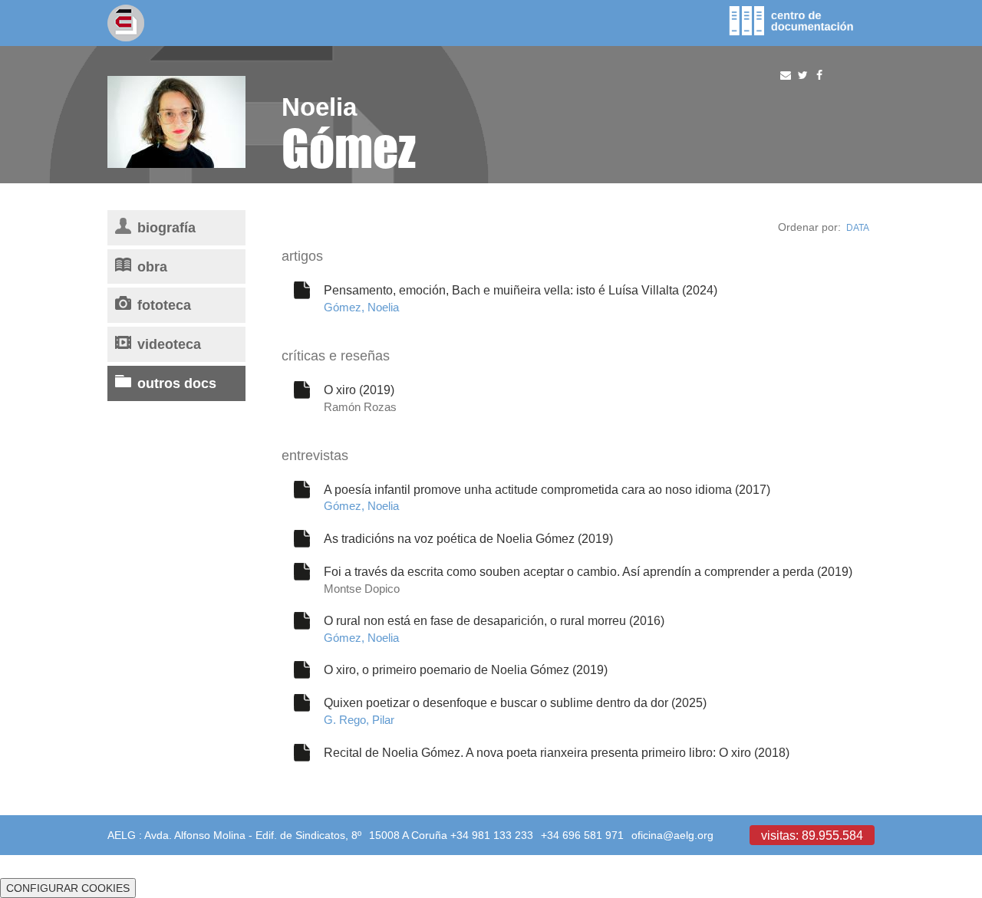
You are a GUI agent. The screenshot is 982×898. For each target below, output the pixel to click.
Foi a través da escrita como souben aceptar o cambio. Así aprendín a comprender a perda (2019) (588, 571)
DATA (857, 227)
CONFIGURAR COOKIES (68, 888)
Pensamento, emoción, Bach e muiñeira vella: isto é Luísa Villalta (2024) (520, 290)
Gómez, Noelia (361, 307)
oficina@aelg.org (672, 835)
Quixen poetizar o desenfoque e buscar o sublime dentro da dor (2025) (515, 702)
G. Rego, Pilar (359, 719)
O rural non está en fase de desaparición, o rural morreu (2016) (494, 620)
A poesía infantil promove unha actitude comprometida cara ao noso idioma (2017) (547, 489)
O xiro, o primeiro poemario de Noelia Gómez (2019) (466, 669)
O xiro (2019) (359, 389)
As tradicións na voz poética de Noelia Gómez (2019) (468, 538)
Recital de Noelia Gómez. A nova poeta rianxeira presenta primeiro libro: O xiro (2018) (556, 752)
